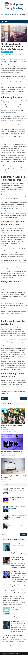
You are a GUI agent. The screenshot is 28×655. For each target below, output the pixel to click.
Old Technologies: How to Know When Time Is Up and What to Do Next (17, 490)
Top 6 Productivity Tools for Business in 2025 (18, 608)
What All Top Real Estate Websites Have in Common (11, 426)
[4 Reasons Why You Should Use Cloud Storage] (5, 509)
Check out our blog (5, 391)
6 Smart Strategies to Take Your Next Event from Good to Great (18, 572)
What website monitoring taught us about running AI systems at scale (13, 636)
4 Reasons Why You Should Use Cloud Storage (17, 507)
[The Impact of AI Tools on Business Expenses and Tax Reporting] (6, 625)
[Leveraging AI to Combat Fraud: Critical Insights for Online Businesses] (6, 547)
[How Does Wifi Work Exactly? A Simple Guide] (5, 500)
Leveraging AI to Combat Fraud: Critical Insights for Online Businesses (19, 545)
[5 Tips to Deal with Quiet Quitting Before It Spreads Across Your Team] (6, 561)
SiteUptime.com (5, 14)
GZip (13, 252)
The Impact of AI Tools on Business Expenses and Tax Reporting (18, 622)
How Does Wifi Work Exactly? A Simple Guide (16, 498)
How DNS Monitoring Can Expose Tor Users (12, 451)
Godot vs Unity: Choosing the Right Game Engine (14, 585)
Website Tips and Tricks (7, 51)
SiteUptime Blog (14, 8)
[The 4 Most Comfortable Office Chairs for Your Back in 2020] (5, 526)
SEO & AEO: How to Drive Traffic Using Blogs (13, 596)
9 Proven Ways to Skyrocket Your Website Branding (24, 398)
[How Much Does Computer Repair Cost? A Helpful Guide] (5, 518)
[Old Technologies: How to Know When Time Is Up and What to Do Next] (5, 491)
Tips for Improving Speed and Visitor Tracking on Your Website (14, 476)
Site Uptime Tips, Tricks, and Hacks (8, 431)
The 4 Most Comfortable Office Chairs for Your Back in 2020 (16, 525)
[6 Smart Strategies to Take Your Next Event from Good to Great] (6, 575)
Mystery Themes (21, 653)
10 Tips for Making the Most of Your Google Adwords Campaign (5, 398)
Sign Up (16, 14)
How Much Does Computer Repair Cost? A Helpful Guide (17, 516)
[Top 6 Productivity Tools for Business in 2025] (6, 611)
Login (11, 14)
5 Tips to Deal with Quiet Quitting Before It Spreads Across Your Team (17, 558)
